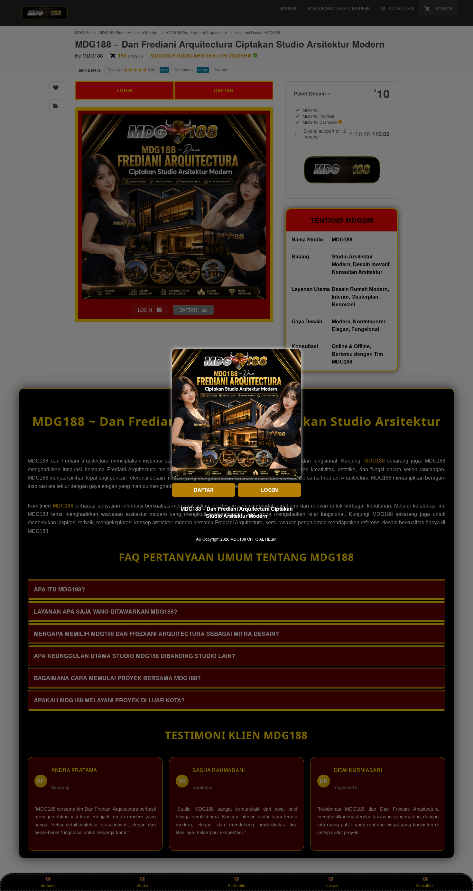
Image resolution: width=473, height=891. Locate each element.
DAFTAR (204, 489)
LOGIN (269, 489)
